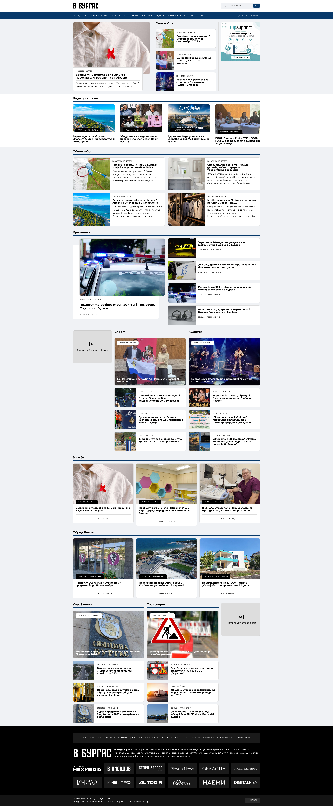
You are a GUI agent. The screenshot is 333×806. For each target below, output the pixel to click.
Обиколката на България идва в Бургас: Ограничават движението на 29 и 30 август (159, 398)
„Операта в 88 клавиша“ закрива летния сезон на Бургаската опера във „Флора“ (234, 442)
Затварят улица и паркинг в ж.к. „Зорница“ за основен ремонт (180, 653)
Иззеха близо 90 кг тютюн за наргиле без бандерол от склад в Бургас (225, 288)
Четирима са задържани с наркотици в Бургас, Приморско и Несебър (224, 311)
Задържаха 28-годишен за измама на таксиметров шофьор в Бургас (222, 243)
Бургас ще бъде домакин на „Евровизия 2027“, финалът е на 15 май (188, 139)
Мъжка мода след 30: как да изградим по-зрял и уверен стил (231, 201)
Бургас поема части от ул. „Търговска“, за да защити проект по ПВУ (114, 671)
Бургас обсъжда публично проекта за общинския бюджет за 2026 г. (108, 653)
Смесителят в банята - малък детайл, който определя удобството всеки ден (227, 167)
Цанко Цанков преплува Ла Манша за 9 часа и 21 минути (193, 60)
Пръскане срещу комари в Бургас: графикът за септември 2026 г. (193, 39)
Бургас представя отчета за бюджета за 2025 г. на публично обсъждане (118, 714)
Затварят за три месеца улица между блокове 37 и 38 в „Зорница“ (192, 671)
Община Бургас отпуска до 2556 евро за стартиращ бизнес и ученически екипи (118, 692)
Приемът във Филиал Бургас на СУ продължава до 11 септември (98, 584)
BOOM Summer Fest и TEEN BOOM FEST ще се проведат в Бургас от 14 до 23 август (237, 141)
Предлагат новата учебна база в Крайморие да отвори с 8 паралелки (162, 584)
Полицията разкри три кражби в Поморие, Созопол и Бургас (117, 306)
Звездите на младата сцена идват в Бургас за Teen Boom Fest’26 (139, 139)
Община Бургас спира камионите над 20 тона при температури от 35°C (193, 692)
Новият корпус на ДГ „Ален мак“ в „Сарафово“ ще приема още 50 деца (225, 584)
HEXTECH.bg (96, 802)
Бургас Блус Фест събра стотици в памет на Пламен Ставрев (192, 82)
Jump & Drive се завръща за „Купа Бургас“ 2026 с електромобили (160, 440)
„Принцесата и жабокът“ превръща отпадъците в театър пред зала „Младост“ (232, 420)
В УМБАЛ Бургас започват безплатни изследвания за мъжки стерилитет (227, 509)
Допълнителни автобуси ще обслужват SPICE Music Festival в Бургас (192, 714)
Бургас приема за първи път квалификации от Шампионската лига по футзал (161, 420)
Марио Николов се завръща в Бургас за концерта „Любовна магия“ (232, 398)
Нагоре (254, 800)
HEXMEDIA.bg (141, 802)
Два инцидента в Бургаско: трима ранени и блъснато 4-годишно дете (227, 266)
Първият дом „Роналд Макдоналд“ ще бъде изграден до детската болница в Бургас (164, 511)
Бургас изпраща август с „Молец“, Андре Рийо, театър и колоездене (94, 139)
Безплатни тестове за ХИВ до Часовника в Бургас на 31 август (101, 76)
